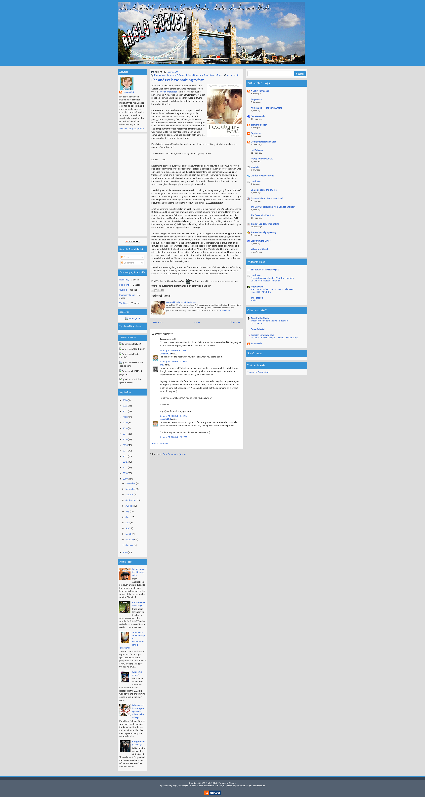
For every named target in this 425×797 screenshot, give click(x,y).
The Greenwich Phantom (262, 215)
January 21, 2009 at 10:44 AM (173, 416)
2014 (125, 450)
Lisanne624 (172, 72)
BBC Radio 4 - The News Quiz (265, 269)
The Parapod (257, 298)
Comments (128, 263)
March (128, 534)
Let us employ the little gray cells (139, 572)
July (127, 511)
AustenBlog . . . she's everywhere (266, 108)
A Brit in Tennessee (260, 91)
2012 (125, 462)
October (129, 494)
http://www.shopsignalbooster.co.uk (249, 786)
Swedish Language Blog (262, 335)
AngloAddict (211, 783)
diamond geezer (259, 125)
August (129, 506)
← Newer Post (157, 322)
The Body (123, 303)
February (130, 539)
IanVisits (255, 167)
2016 (125, 439)
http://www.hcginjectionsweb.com (188, 786)
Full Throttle (124, 285)
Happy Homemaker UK (262, 158)
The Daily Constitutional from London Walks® (273, 207)
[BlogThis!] (156, 290)
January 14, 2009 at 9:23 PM (173, 350)
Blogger (232, 783)
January (129, 545)
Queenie (123, 290)
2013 (125, 456)
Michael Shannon (194, 75)
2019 (125, 422)
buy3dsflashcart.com (213, 786)
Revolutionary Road (213, 75)
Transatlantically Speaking (263, 232)
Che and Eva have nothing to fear (177, 80)
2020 (125, 417)
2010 (125, 473)
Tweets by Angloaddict (258, 372)
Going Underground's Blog (263, 141)
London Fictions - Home (262, 175)
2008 (125, 552)
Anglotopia (256, 99)
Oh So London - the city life (264, 190)
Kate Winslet (160, 75)
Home (197, 322)
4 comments (233, 75)
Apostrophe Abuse (260, 318)
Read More (225, 310)
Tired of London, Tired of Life (265, 224)
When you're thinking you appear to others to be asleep (138, 711)
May (127, 522)
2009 (125, 479)
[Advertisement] (132, 185)
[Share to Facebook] (162, 290)
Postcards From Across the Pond (267, 198)
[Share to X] (159, 290)
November (130, 489)
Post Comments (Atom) (174, 454)
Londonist (256, 181)
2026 (125, 400)
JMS (162, 364)
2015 (125, 445)
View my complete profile (131, 128)
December (130, 483)
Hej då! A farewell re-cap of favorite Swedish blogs (274, 338)
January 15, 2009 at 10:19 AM (173, 361)
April (128, 528)
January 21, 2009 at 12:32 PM (173, 437)
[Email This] (153, 290)
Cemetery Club (258, 116)
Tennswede (256, 343)
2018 (125, 428)
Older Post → (236, 322)
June (128, 517)
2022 (125, 405)
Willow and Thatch (259, 249)
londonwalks (257, 286)
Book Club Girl (257, 329)
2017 (125, 434)
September (131, 500)
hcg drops (227, 786)
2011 (125, 467)
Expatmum (256, 133)
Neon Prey (124, 279)
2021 (125, 411)
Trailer (254, 300)
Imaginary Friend (127, 295)
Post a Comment (160, 443)
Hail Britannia (257, 150)
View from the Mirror (260, 241)
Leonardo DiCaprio (176, 75)
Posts (126, 257)
